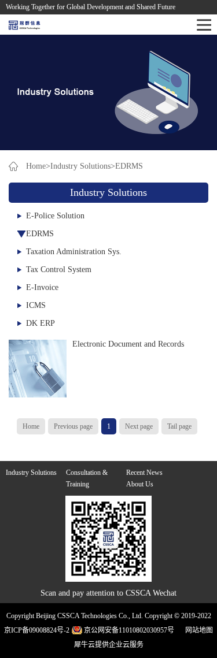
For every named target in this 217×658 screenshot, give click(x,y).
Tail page (179, 426)
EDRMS (129, 166)
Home (31, 426)
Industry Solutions (80, 166)
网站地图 (197, 630)
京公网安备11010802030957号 (129, 630)
